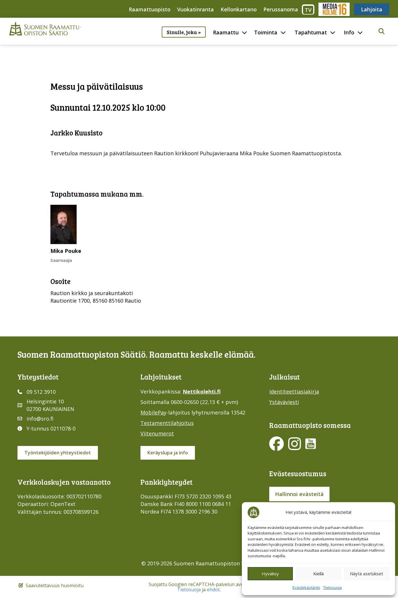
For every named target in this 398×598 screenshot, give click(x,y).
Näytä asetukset (366, 573)
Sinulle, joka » (184, 32)
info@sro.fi (40, 418)
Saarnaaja (61, 260)
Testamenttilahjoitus (167, 422)
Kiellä (318, 573)
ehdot (213, 589)
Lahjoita (371, 9)
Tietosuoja (332, 587)
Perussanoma (280, 9)
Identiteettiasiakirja (294, 391)
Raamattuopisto (149, 9)
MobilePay (153, 412)
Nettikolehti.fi (202, 391)
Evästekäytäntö (306, 587)
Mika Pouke (65, 250)
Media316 (333, 9)
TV (308, 9)
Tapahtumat (311, 32)
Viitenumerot (157, 433)
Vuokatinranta (195, 9)
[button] (381, 32)
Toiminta (265, 32)
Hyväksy (270, 573)
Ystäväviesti (284, 401)
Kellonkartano (239, 9)
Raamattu (226, 32)
